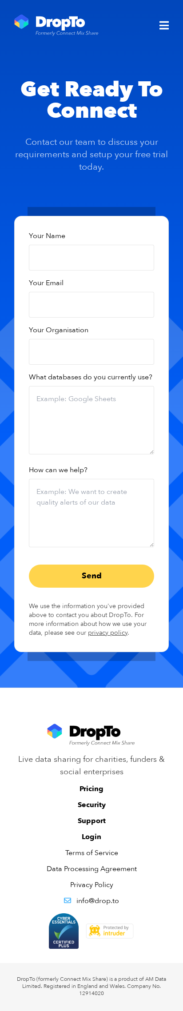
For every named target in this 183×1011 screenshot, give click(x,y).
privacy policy (107, 633)
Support (92, 821)
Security (92, 805)
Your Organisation (58, 330)
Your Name (47, 236)
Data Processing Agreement (92, 869)
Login (91, 837)
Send (92, 575)
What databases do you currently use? (90, 377)
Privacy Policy (91, 885)
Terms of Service (91, 853)
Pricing (91, 789)
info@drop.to (97, 901)
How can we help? (58, 470)
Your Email (46, 283)
